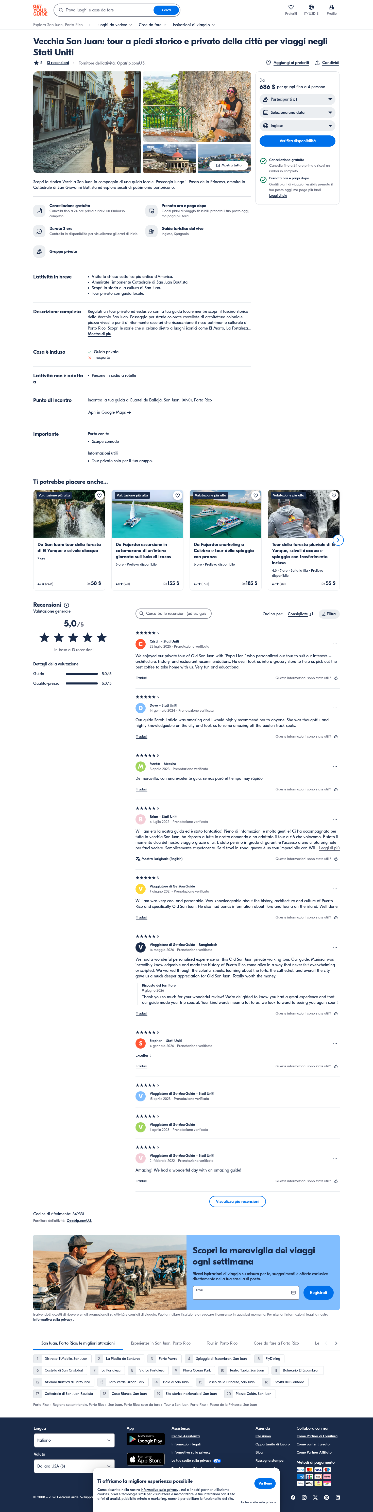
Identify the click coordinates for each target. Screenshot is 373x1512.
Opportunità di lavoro (273, 1444)
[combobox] (104, 10)
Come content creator (314, 1444)
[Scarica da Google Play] (146, 1440)
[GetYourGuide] (40, 10)
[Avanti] (338, 540)
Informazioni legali (186, 1444)
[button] (51, 63)
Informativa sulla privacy (52, 1319)
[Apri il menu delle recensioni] (335, 644)
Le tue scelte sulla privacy (192, 1460)
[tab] (78, 1343)
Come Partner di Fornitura (317, 1436)
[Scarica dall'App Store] (146, 1460)
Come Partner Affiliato (314, 1452)
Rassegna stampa (269, 1460)
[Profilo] (332, 7)
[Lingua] (311, 7)
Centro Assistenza (186, 1436)
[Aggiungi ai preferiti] (99, 495)
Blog (259, 1452)
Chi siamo (263, 1436)
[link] (69, 540)
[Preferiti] (291, 7)
